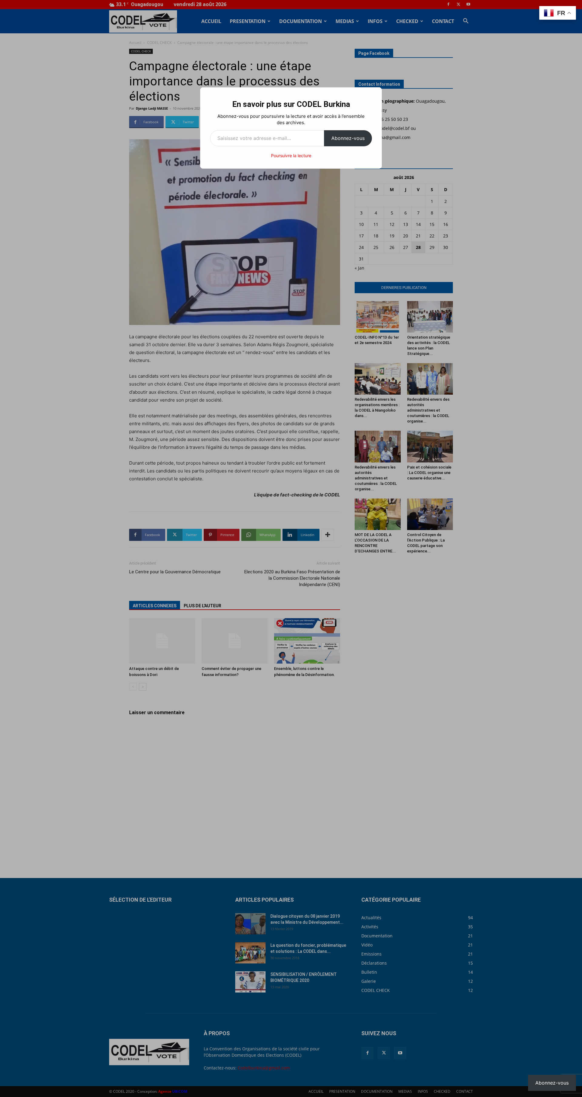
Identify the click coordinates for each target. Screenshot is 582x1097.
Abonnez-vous (348, 138)
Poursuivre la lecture (291, 155)
